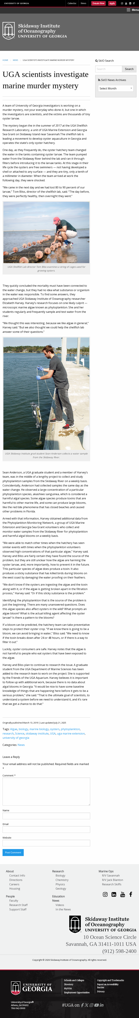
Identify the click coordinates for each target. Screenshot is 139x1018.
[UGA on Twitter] (86, 1005)
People (10, 896)
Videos (60, 905)
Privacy (101, 991)
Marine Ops (106, 871)
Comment (9, 775)
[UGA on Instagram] (91, 1005)
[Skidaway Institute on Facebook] (130, 894)
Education (58, 896)
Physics (60, 884)
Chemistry (62, 880)
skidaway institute (37, 733)
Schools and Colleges (74, 980)
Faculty (13, 900)
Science (19, 733)
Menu (135, 9)
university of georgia (16, 738)
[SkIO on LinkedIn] (130, 3)
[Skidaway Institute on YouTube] (122, 894)
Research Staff (18, 905)
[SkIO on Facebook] (134, 3)
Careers (14, 884)
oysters (54, 729)
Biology (60, 875)
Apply (112, 3)
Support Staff (17, 909)
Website (7, 837)
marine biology (39, 729)
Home (5, 60)
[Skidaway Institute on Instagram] (105, 894)
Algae (13, 729)
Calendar (72, 3)
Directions (15, 880)
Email (5, 824)
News (83, 3)
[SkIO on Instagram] (122, 3)
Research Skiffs (111, 884)
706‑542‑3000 (18, 1008)
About (10, 871)
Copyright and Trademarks (110, 980)
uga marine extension (71, 733)
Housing (14, 888)
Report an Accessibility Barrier (107, 986)
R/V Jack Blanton (112, 880)
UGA (53, 733)
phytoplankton (70, 729)
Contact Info (17, 875)
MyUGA (68, 988)
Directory (68, 984)
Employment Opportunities (77, 992)
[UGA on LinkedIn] (101, 1005)
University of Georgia (16, 3)
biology (23, 729)
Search (129, 69)
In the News (63, 909)
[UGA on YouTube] (97, 1005)
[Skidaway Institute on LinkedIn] (114, 894)
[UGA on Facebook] (82, 1005)
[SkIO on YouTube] (126, 3)
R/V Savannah (111, 875)
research (8, 733)
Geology (61, 888)
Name (6, 810)
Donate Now (98, 3)
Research (58, 871)
